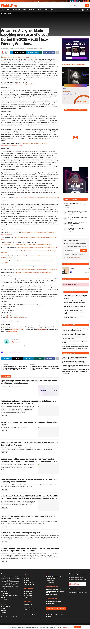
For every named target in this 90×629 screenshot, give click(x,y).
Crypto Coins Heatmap (29, 584)
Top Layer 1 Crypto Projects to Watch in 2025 (77, 217)
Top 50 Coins (27, 578)
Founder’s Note (4, 593)
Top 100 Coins (27, 580)
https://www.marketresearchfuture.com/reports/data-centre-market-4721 (37, 269)
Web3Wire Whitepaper (29, 614)
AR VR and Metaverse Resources (53, 601)
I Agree (77, 627)
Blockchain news (41, 329)
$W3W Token (40, 1)
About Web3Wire (23, 1)
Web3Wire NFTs (30, 1)
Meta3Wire (84, 592)
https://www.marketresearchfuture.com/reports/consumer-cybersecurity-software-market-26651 (26, 244)
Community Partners (6, 605)
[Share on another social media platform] (57, 52)
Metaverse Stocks (28, 608)
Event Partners (4, 603)
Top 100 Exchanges (28, 595)
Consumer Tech (23, 48)
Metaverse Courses (50, 603)
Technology (16, 9)
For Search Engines (68, 625)
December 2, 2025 (4, 48)
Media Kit (3, 608)
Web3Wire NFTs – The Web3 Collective (9, 595)
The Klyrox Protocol (50, 614)
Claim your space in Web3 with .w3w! (55, 609)
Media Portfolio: (72, 592)
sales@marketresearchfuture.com (13, 316)
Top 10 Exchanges (28, 591)
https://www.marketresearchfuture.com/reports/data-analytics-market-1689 (32, 266)
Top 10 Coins (26, 576)
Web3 (8, 9)
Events (46, 9)
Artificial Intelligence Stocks (30, 610)
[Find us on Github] (81, 1)
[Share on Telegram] (11, 52)
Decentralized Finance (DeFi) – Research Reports (55, 592)
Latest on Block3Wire (70, 325)
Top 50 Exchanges (28, 593)
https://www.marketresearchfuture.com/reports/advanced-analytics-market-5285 (37, 197)
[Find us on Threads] (79, 1)
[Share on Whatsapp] (40, 52)
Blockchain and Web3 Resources (53, 589)
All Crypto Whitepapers (51, 594)
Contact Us (63, 1)
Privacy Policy (43, 625)
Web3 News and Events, (17, 329)
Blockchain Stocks (28, 604)
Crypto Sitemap (76, 625)
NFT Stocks (26, 606)
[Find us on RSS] (88, 1)
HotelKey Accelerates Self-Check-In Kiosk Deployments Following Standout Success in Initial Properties (75, 312)
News (51, 9)
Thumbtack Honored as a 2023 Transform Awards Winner (75, 369)
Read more (5, 389)
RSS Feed (59, 1)
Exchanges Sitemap (85, 625)
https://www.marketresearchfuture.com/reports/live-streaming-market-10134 (36, 247)
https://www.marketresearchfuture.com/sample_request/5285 (17, 84)
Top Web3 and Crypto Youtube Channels (55, 576)
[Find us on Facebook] (77, 1)
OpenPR (29, 48)
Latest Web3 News (50, 582)
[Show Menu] (87, 9)
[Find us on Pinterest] (84, 1)
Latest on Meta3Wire (70, 353)
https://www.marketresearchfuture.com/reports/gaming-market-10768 (33, 272)
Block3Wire (78, 592)
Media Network (53, 1)
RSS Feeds (3, 610)
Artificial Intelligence (8, 13)
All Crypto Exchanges (28, 597)
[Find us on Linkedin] (3, 617)
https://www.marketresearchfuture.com (16, 317)
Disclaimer (56, 625)
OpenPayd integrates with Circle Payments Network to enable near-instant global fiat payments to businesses (75, 297)
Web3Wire (9, 5)
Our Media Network (5, 606)
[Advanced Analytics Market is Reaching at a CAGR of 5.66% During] (18, 57)
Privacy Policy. (77, 257)
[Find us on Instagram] (75, 1)
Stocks (39, 9)
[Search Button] (87, 5)
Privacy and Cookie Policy (67, 627)
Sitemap (61, 625)
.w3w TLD (35, 1)
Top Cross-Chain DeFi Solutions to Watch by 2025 (72, 204)
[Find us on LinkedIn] (71, 1)
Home (3, 9)
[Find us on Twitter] (68, 1)
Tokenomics (37, 614)
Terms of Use (71, 257)
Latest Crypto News (50, 578)
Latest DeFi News (50, 580)
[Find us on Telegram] (73, 1)
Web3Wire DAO (47, 1)
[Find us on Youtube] (86, 1)
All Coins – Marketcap (29, 582)
